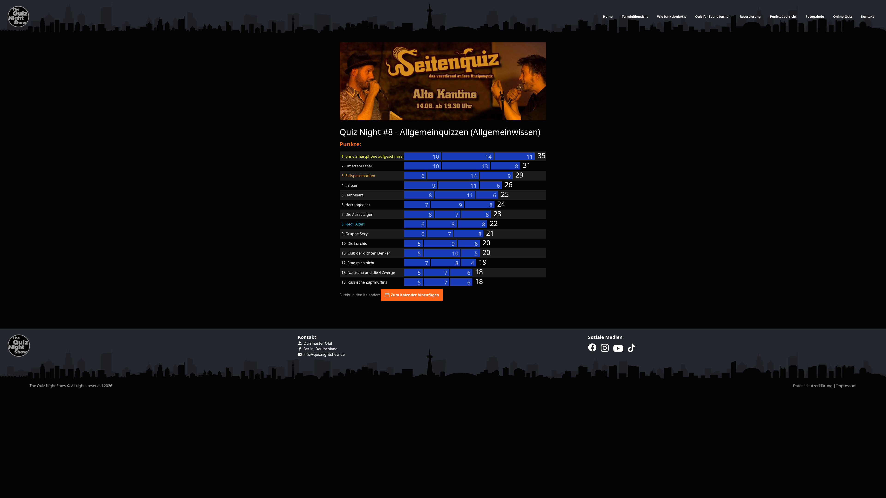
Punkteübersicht (783, 16)
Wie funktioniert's (671, 16)
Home (608, 16)
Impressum (846, 385)
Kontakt (867, 16)
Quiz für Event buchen (712, 16)
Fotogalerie (815, 16)
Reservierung (750, 16)
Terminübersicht (635, 16)
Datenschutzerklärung (812, 385)
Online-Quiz (842, 16)
